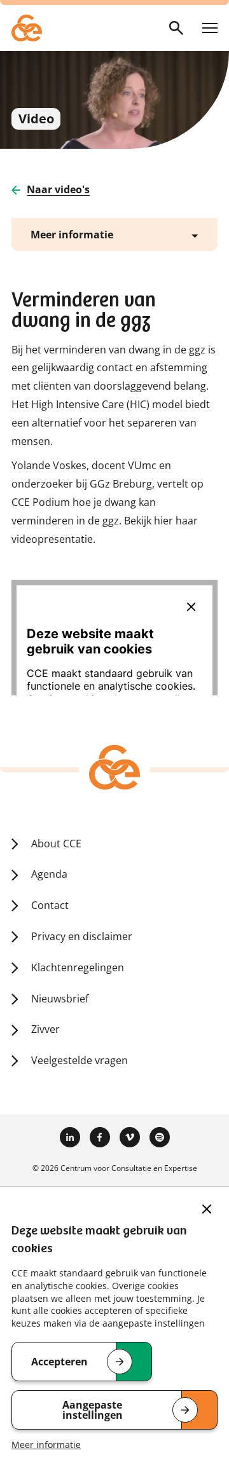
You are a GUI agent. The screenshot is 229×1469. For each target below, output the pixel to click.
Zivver (45, 1029)
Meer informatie (46, 1444)
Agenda (49, 874)
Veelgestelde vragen (79, 1060)
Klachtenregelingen (77, 967)
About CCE (56, 844)
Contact (50, 905)
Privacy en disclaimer (81, 936)
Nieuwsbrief (59, 999)
